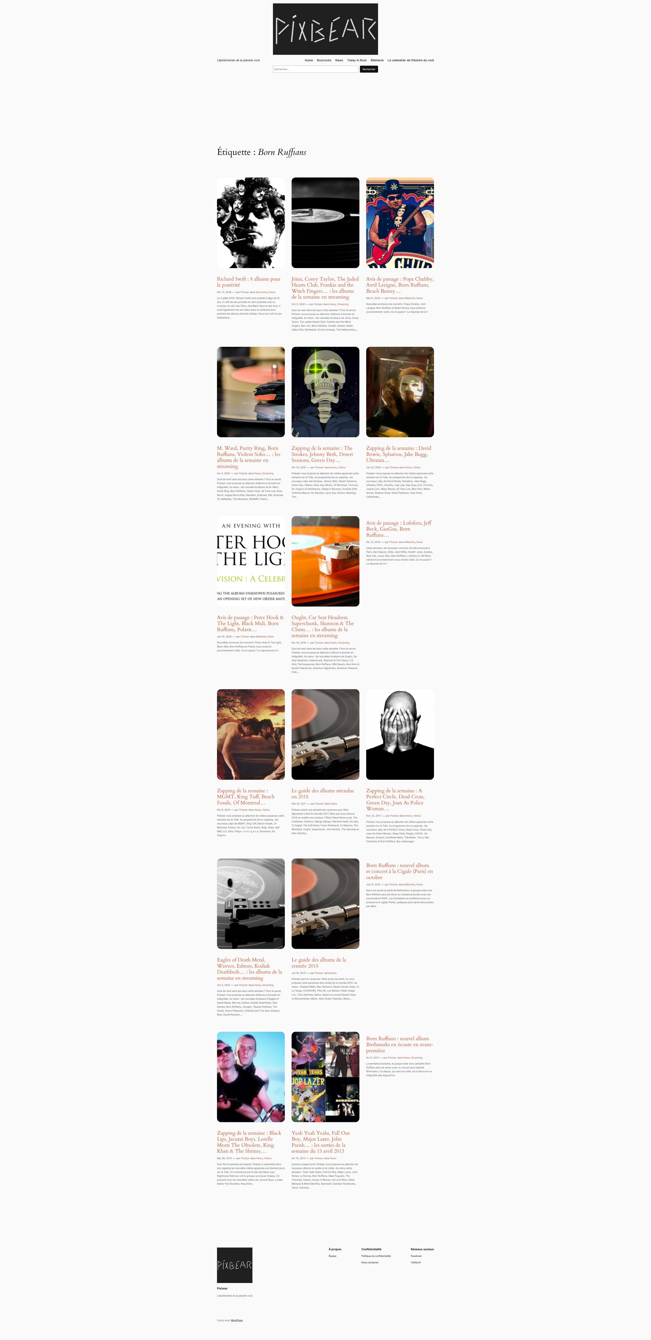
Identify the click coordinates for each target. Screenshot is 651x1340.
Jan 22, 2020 (373, 467)
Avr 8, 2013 (372, 1057)
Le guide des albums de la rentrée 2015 (319, 963)
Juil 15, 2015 (373, 884)
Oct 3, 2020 (298, 304)
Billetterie (410, 298)
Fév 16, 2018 (299, 642)
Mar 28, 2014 (224, 1158)
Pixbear (245, 292)
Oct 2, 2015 (223, 985)
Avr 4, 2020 (223, 473)
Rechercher (369, 69)
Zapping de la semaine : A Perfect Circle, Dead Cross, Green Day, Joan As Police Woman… (395, 800)
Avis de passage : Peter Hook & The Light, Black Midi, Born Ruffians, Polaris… (250, 624)
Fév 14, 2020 (299, 467)
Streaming (343, 304)
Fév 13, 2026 (224, 292)
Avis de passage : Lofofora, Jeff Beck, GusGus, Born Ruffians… (398, 529)
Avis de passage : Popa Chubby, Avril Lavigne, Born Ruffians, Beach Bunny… (400, 285)
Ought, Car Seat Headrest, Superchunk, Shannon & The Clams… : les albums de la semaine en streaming (323, 627)
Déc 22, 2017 (299, 803)
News (272, 292)
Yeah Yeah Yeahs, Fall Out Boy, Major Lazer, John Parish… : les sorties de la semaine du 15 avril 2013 (321, 1142)
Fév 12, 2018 (373, 542)
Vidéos (342, 467)
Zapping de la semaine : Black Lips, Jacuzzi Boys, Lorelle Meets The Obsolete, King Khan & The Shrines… (249, 1142)
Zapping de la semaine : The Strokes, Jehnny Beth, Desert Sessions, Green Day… (322, 454)
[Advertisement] (325, 103)
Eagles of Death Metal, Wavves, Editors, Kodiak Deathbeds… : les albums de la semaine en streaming (249, 969)
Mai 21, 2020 (373, 298)
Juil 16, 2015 (299, 972)
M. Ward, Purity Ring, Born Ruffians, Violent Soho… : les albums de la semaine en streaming (248, 457)
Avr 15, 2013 (298, 1158)
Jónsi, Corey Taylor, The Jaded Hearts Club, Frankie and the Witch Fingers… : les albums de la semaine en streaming (325, 288)
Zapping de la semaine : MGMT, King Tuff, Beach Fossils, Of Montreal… (245, 797)
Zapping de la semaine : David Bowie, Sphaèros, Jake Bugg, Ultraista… (398, 454)
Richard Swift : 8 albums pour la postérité (248, 282)
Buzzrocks (262, 292)
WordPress (237, 1320)
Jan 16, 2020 (224, 636)
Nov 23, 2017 (373, 815)
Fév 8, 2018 (223, 809)
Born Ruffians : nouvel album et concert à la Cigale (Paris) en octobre (399, 872)
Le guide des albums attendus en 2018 (323, 794)
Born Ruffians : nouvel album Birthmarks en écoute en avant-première (399, 1045)
